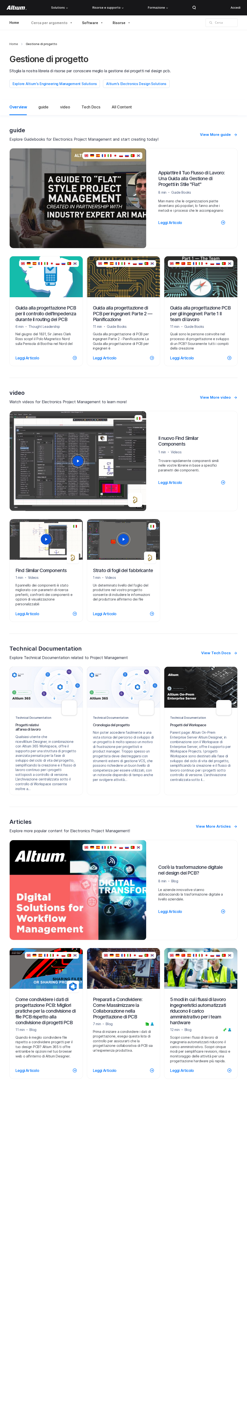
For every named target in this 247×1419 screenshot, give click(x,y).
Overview (18, 107)
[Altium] (17, 8)
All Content (122, 107)
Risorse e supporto (106, 7)
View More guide (215, 134)
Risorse (119, 23)
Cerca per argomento (49, 23)
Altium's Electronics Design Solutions (136, 84)
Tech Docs (91, 107)
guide (43, 107)
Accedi (235, 7)
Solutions (58, 7)
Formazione (156, 7)
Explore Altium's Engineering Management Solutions (55, 84)
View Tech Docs (216, 653)
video (65, 107)
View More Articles (213, 826)
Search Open (194, 7)
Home (14, 22)
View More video (215, 397)
